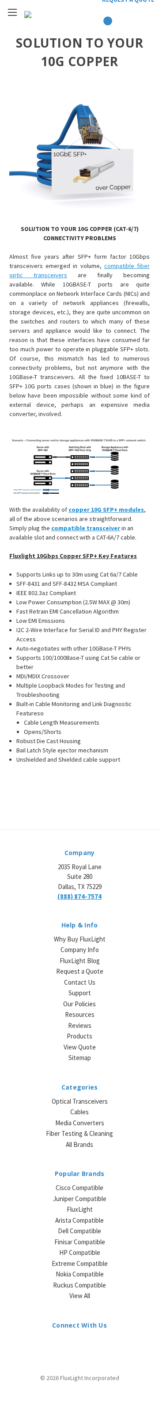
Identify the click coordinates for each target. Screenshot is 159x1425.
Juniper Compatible (79, 1198)
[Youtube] (102, 1344)
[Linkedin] (56, 1344)
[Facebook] (71, 1344)
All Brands (79, 1144)
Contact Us (79, 982)
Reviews (79, 1025)
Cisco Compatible (79, 1187)
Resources (80, 1014)
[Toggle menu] (12, 12)
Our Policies (79, 1004)
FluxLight (80, 1209)
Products (79, 1036)
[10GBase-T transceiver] (79, 156)
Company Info (80, 949)
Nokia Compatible (80, 1274)
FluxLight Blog (80, 960)
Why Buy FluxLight (80, 939)
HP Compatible (79, 1252)
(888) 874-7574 (79, 896)
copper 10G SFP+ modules (106, 509)
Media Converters (79, 1123)
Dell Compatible (79, 1231)
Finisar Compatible (79, 1242)
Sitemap (79, 1057)
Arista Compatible (79, 1220)
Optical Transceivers (80, 1101)
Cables (79, 1112)
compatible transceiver (85, 528)
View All (79, 1295)
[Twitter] (87, 1344)
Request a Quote (79, 971)
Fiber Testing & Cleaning (79, 1133)
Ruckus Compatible (79, 1285)
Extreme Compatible (80, 1263)
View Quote (80, 1047)
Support (79, 993)
